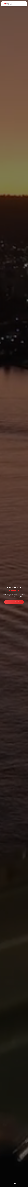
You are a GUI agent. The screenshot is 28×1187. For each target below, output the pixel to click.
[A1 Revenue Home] (7, 3)
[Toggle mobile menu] (23, 3)
